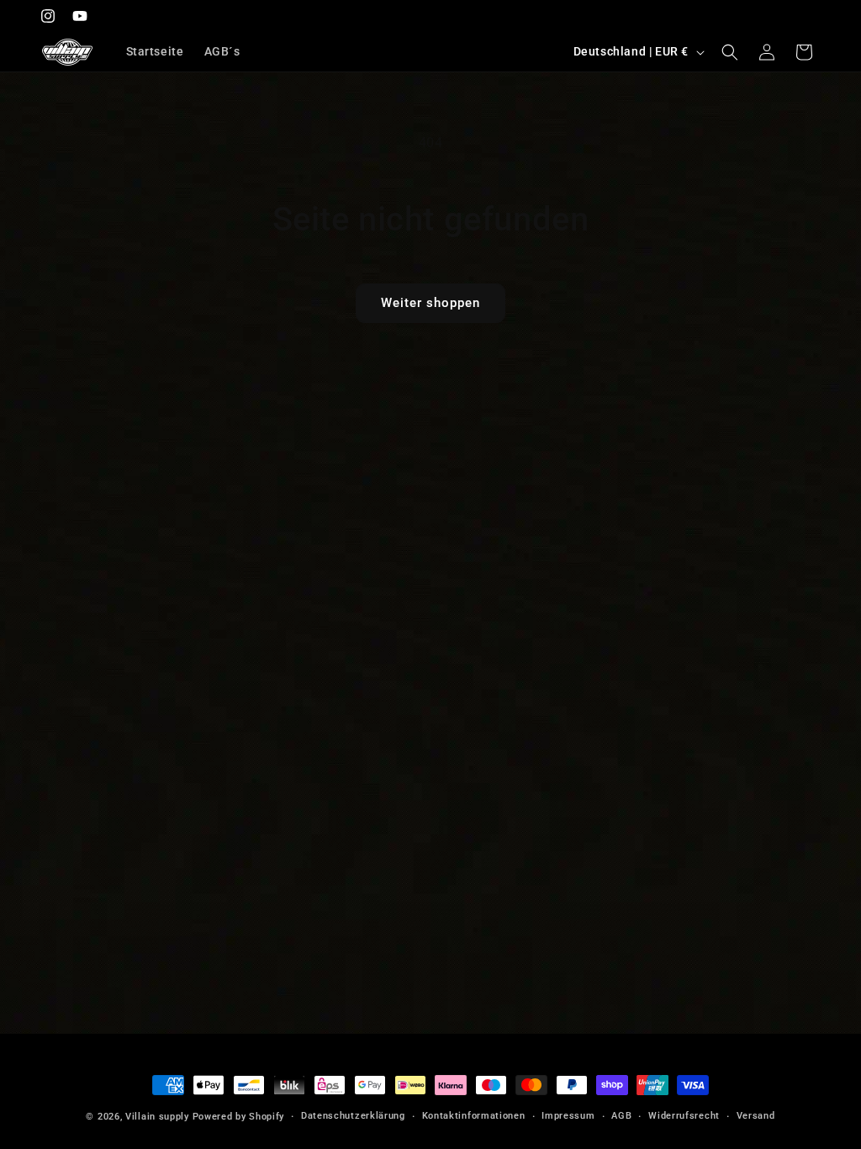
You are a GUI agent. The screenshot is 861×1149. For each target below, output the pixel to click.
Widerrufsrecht (684, 1115)
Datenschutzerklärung (353, 1115)
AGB (621, 1115)
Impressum (567, 1115)
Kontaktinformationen (474, 1115)
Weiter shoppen (430, 302)
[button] (729, 52)
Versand (756, 1115)
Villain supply (157, 1116)
